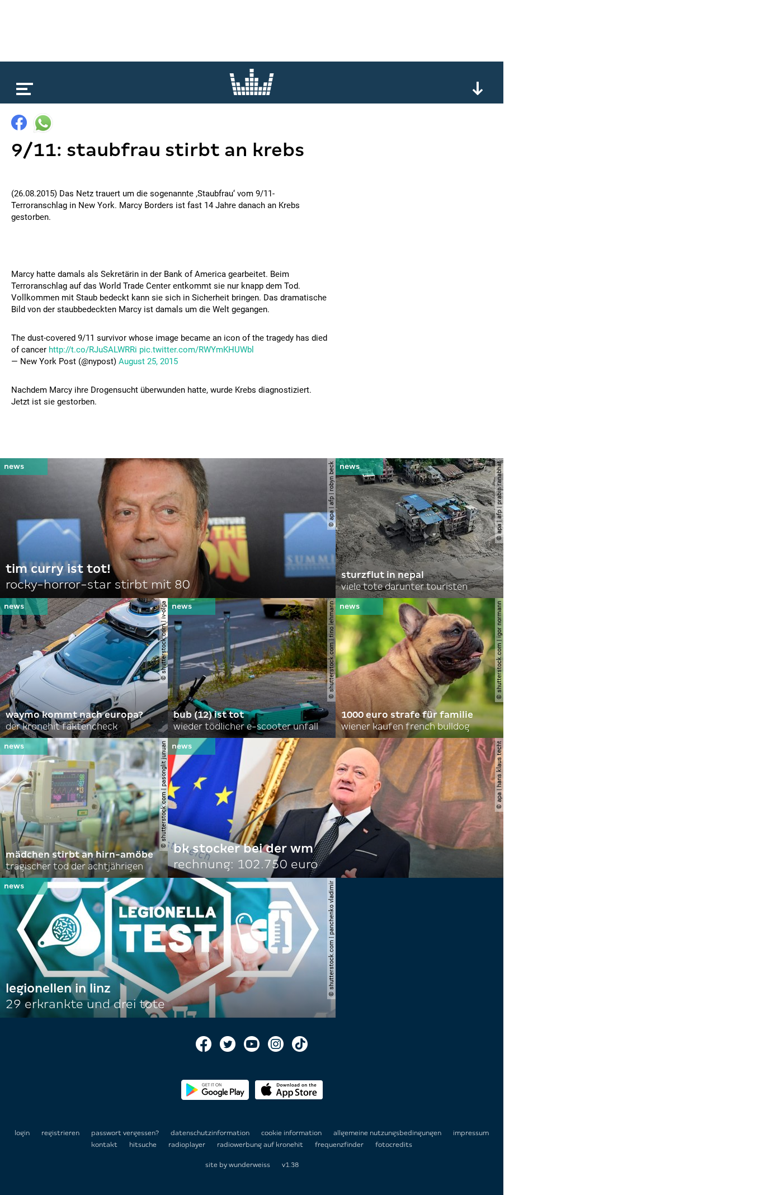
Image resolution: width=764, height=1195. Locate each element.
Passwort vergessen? (125, 1133)
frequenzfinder (340, 1145)
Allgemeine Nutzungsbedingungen (388, 1133)
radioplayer (187, 1145)
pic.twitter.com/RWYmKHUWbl (196, 350)
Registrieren (60, 1133)
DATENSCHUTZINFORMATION (211, 1133)
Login (22, 1133)
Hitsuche (143, 1145)
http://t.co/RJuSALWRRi (93, 350)
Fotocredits (393, 1145)
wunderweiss (249, 1165)
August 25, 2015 (148, 361)
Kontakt (105, 1145)
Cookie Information (292, 1133)
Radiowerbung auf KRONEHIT (261, 1145)
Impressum (471, 1133)
